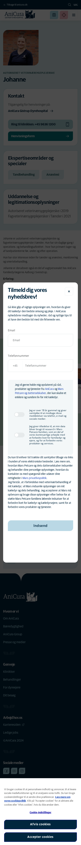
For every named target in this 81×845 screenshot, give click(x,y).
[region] (40, 811)
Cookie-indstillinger (41, 812)
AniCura (49, 389)
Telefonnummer (18, 356)
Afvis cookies (40, 824)
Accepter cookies (40, 836)
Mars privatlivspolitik (35, 478)
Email (11, 330)
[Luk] (69, 291)
